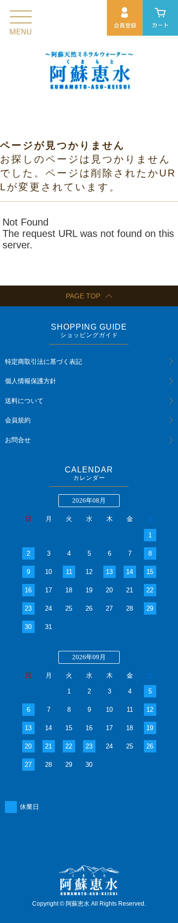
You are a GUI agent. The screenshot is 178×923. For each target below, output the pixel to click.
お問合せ (18, 440)
